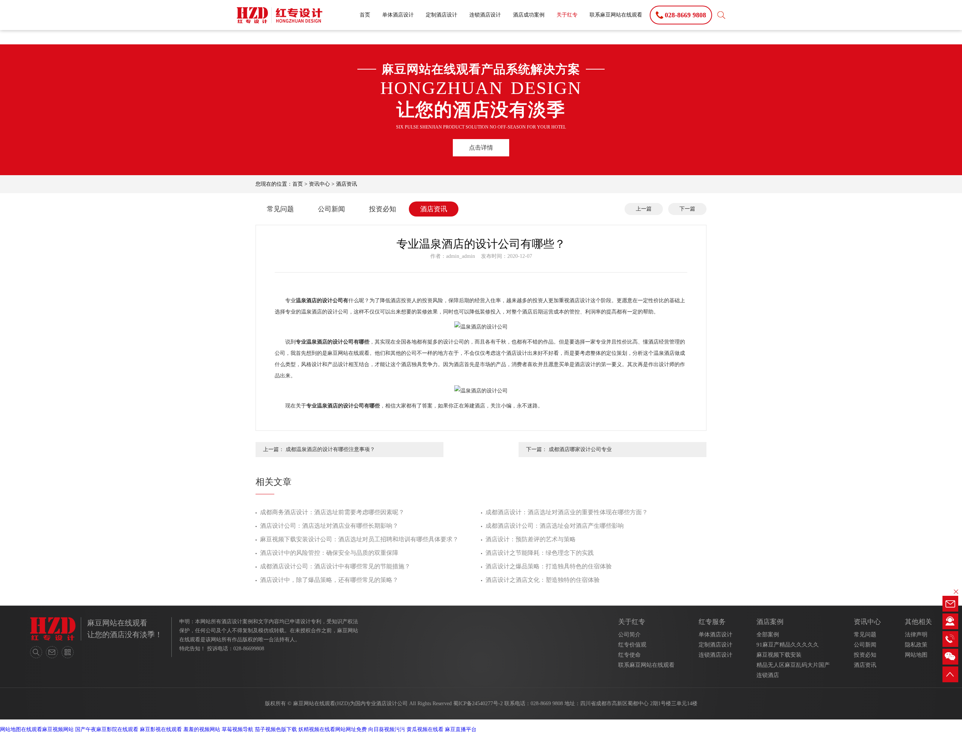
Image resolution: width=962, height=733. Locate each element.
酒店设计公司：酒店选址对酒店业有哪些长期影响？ (329, 525)
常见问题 (280, 209)
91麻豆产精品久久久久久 (787, 645)
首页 (365, 15)
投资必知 (382, 209)
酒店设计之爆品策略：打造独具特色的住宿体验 (549, 566)
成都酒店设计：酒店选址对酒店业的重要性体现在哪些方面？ (567, 512)
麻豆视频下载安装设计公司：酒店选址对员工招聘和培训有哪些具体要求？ (359, 539)
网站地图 (916, 655)
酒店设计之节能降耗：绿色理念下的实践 (540, 553)
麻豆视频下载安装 (779, 655)
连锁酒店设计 (485, 15)
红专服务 (712, 621)
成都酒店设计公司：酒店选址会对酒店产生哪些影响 (555, 525)
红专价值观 (632, 645)
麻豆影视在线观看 (161, 729)
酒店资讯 (346, 184)
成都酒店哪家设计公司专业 (580, 449)
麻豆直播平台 (460, 729)
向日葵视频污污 (386, 729)
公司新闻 (331, 209)
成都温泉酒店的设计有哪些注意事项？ (330, 449)
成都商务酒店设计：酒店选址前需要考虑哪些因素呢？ (332, 512)
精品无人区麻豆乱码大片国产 (793, 665)
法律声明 (916, 635)
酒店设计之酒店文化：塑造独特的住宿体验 (543, 580)
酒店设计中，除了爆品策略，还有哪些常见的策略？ (329, 580)
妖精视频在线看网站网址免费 (332, 729)
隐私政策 (916, 645)
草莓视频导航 (237, 729)
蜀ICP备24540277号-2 (478, 703)
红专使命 (629, 655)
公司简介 (629, 635)
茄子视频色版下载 (276, 729)
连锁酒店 (767, 675)
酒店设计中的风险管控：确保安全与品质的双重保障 (329, 553)
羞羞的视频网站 (201, 729)
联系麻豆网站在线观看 (616, 15)
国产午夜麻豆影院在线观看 (106, 729)
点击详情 (481, 147)
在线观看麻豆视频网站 (47, 729)
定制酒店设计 (441, 15)
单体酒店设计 (398, 15)
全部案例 (767, 635)
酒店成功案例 (529, 15)
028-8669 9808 (547, 703)
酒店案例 (770, 621)
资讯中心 (319, 184)
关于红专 (567, 15)
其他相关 (918, 621)
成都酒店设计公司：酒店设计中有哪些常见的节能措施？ (335, 566)
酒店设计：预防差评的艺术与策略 (531, 539)
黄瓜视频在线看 (425, 729)
